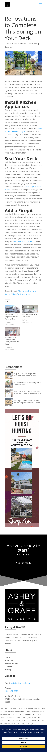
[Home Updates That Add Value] (30, 309)
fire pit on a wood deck (24, 241)
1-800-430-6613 (11, 691)
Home (7, 657)
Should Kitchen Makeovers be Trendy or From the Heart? (12, 340)
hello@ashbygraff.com (20, 683)
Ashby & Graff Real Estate (16, 44)
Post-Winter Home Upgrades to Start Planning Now (11, 316)
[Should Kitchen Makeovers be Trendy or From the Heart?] (12, 331)
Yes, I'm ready (23, 562)
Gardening (8, 47)
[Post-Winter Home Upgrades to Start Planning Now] (12, 309)
